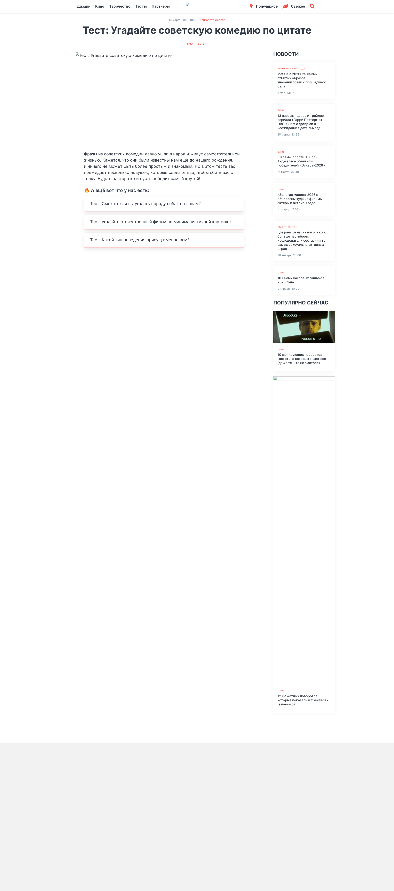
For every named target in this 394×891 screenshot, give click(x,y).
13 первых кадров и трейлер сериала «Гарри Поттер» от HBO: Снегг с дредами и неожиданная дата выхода (300, 122)
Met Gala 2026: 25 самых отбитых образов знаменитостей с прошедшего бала (301, 80)
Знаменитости (287, 68)
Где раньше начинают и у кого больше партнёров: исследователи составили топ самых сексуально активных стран (302, 240)
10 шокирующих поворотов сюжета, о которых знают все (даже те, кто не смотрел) (301, 358)
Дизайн (83, 6)
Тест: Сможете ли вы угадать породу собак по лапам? (145, 203)
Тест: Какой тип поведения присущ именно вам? (139, 239)
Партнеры (161, 6)
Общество (284, 227)
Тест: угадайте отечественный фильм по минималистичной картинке (160, 221)
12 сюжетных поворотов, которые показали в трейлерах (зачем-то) (302, 700)
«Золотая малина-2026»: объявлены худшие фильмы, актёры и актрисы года (300, 199)
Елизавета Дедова (212, 20)
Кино (99, 6)
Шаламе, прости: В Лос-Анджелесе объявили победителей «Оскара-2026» (301, 161)
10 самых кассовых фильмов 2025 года (300, 280)
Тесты (141, 6)
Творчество (120, 6)
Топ (294, 227)
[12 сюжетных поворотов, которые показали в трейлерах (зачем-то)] (304, 530)
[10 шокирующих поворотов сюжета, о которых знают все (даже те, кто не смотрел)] (304, 327)
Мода (302, 68)
